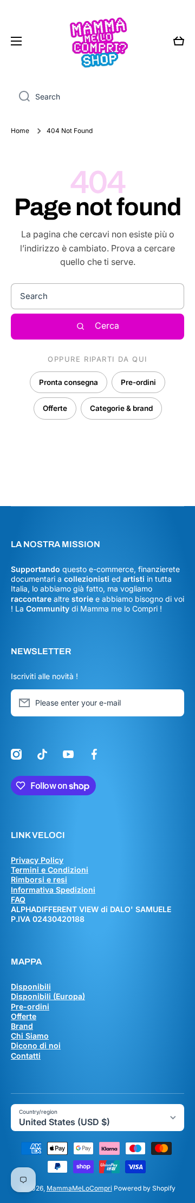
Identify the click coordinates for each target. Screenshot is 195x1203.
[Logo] (97, 41)
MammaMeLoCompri (79, 1188)
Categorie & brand (121, 408)
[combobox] (97, 96)
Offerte (55, 408)
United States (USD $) (64, 1121)
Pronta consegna (68, 382)
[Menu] (19, 41)
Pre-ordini (138, 382)
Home (20, 131)
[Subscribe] (170, 702)
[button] (178, 41)
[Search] (20, 96)
